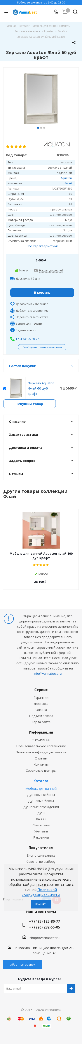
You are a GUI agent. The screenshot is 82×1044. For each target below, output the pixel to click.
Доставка (41, 703)
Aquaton (66, 178)
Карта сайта (41, 722)
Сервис (41, 689)
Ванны (41, 819)
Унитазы (41, 831)
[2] (12, 146)
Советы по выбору (41, 861)
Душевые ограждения (41, 807)
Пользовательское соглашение (41, 746)
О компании (41, 740)
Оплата (41, 709)
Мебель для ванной (41, 788)
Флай (68, 183)
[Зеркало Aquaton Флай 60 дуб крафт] (41, 99)
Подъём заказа (41, 716)
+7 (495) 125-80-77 (27, 339)
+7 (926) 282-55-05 (44, 927)
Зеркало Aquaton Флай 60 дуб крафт (41, 388)
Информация (41, 732)
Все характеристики (42, 246)
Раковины (41, 837)
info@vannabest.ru (48, 673)
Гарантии (41, 697)
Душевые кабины (41, 794)
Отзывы (41, 758)
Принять (41, 904)
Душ (41, 813)
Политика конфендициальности (41, 752)
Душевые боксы (41, 800)
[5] (25, 146)
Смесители (41, 825)
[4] (20, 146)
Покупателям (41, 847)
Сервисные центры (41, 770)
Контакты (41, 764)
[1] (8, 146)
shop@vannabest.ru (44, 938)
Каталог (41, 780)
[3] (16, 146)
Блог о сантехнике (41, 855)
